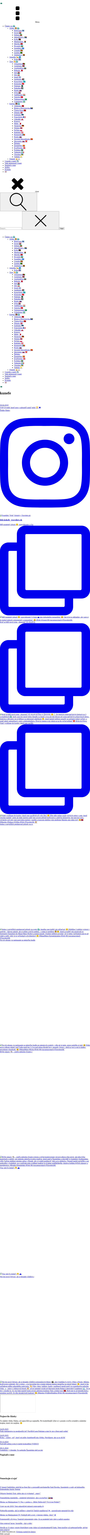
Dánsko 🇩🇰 (18, 113)
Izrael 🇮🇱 (17, 77)
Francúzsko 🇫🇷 (19, 117)
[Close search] (40, 220)
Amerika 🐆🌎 (15, 57)
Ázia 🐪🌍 (13, 62)
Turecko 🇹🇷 (18, 97)
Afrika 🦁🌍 (14, 28)
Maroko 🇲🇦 (18, 44)
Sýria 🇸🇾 (17, 93)
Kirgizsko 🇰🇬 (19, 84)
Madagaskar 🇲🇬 (20, 42)
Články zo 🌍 (10, 26)
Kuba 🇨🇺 (17, 59)
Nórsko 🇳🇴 (18, 128)
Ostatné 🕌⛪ (14, 159)
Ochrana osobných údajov (26, 1532)
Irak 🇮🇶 (17, 73)
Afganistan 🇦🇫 (19, 64)
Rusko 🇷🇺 (18, 90)
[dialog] (45, 310)
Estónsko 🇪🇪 (19, 115)
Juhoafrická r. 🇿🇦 (20, 37)
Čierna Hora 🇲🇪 (20, 110)
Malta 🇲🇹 (17, 124)
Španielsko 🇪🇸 (19, 146)
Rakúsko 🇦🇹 (18, 132)
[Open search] (18, 202)
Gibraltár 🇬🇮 (18, 119)
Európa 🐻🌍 (14, 104)
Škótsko (17, 143)
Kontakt (8, 170)
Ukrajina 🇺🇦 (18, 154)
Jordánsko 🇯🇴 (19, 79)
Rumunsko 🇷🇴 (19, 135)
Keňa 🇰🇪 (17, 39)
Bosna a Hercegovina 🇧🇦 (23, 108)
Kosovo (17, 121)
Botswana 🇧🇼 (19, 31)
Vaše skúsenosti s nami (13, 163)
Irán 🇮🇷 (17, 75)
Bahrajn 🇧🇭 (18, 70)
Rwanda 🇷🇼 (18, 46)
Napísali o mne (10, 165)
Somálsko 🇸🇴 (19, 48)
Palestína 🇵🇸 (18, 88)
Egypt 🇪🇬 (17, 33)
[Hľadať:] (11, 228)
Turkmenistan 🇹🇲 (20, 99)
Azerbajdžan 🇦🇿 (20, 68)
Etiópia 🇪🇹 (18, 35)
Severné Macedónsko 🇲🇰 (23, 139)
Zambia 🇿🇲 (18, 53)
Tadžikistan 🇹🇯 (19, 95)
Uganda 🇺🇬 (18, 50)
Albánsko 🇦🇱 (19, 106)
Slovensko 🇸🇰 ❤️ (20, 141)
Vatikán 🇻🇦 (18, 157)
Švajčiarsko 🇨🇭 (19, 148)
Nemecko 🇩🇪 (19, 126)
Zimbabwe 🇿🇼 (19, 55)
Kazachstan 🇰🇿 (19, 82)
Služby (7, 167)
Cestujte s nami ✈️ (12, 161)
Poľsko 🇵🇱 (18, 130)
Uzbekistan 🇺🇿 (19, 101)
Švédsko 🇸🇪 (18, 150)
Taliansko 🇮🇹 (19, 152)
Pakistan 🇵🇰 (18, 86)
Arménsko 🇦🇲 (19, 66)
